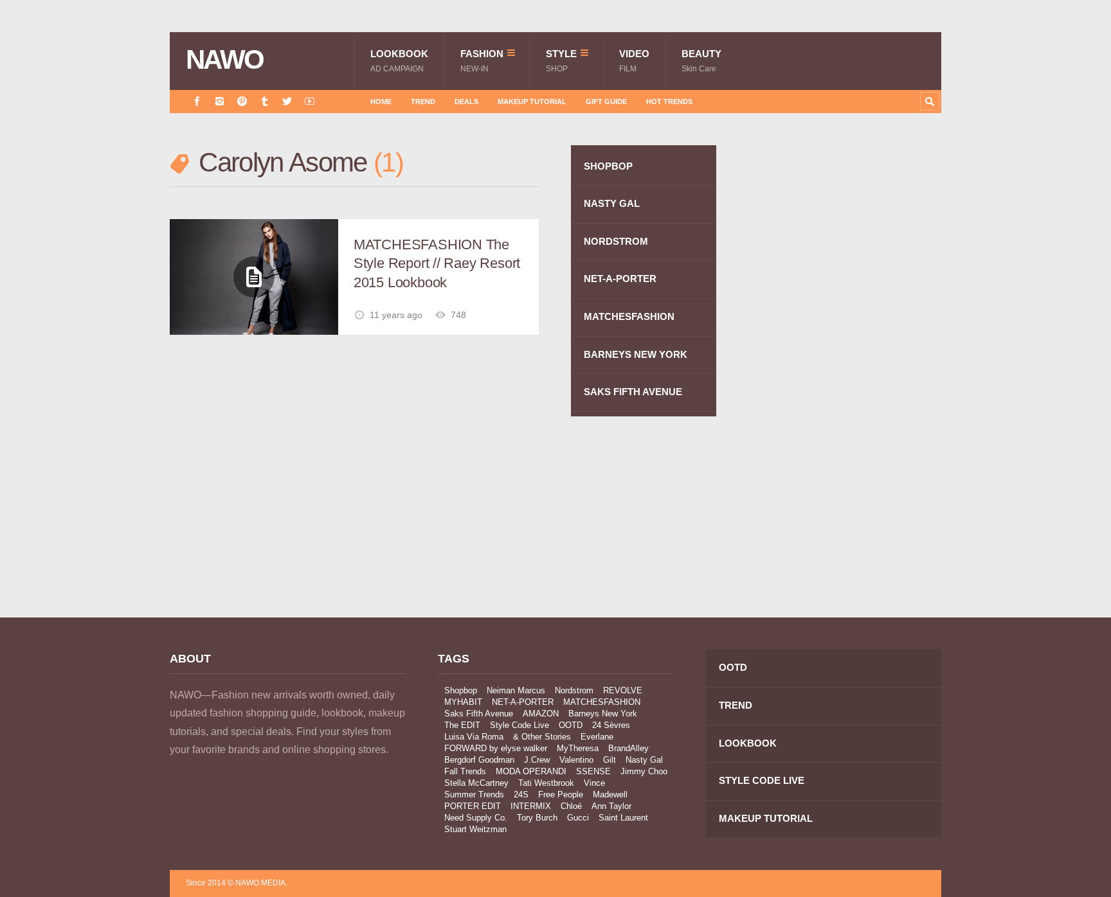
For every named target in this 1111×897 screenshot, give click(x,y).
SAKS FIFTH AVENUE (633, 391)
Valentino (576, 760)
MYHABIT (463, 702)
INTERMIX (530, 806)
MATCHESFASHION (629, 316)
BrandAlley (628, 748)
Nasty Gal (644, 760)
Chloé (571, 806)
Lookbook (399, 60)
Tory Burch (537, 817)
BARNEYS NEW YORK (635, 354)
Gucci (578, 817)
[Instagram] (219, 101)
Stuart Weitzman (475, 829)
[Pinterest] (242, 101)
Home (381, 101)
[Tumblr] (264, 101)
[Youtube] (309, 101)
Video (634, 60)
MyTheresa (578, 748)
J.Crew (537, 760)
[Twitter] (287, 101)
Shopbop (460, 690)
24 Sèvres (611, 725)
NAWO (225, 60)
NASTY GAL (612, 203)
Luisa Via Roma (473, 737)
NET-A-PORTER (620, 278)
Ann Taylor (611, 806)
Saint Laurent (623, 817)
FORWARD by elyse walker (495, 748)
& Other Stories (542, 737)
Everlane (597, 737)
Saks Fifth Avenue (478, 713)
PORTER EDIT (472, 806)
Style (561, 60)
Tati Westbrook (546, 783)
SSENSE (593, 771)
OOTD (571, 725)
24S (521, 794)
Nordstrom (574, 690)
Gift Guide (606, 101)
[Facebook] (197, 101)
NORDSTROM (616, 241)
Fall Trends (465, 771)
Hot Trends (669, 101)
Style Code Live (519, 725)
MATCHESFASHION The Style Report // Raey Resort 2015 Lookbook (437, 263)
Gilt (609, 760)
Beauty (701, 60)
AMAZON (541, 713)
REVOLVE (622, 690)
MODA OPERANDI (531, 771)
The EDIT (462, 725)
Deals (466, 101)
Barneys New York (602, 713)
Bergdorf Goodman (479, 760)
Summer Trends (474, 794)
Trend (423, 101)
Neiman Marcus (516, 690)
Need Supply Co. (475, 817)
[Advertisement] (844, 374)
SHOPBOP (608, 166)
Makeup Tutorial (532, 101)
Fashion (481, 60)
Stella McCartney (476, 783)
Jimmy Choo (643, 771)
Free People (560, 794)
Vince (594, 783)
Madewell (610, 794)
